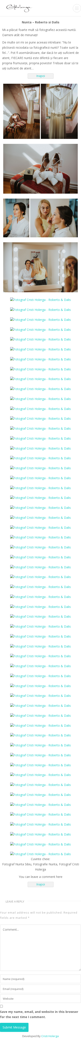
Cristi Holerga (50, 1036)
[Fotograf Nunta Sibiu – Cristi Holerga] (19, 8)
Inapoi (40, 76)
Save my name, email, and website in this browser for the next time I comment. (39, 1014)
